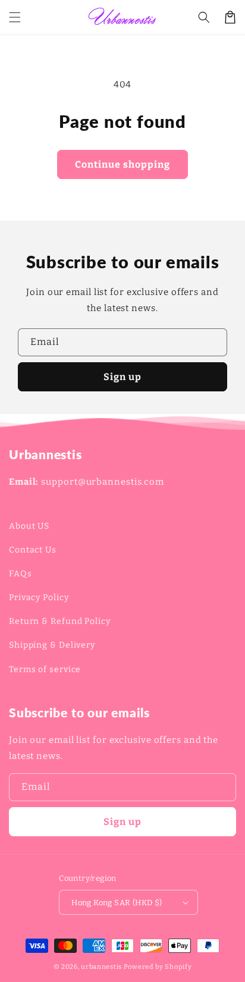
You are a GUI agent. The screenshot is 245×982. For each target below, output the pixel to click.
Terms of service (45, 669)
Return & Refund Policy (60, 621)
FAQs (20, 574)
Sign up (122, 376)
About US (29, 526)
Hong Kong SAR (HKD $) (116, 902)
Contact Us (32, 550)
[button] (15, 17)
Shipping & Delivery (52, 645)
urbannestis (101, 967)
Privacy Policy (39, 597)
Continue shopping (122, 164)
